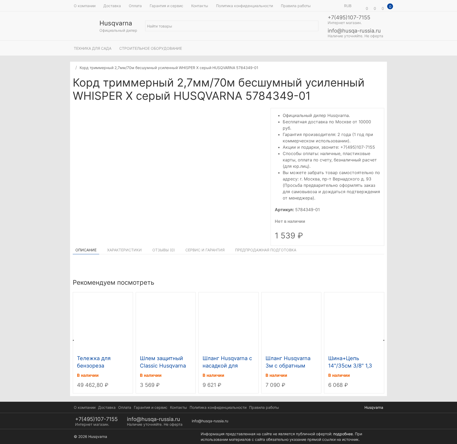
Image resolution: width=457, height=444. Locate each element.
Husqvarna (373, 407)
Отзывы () (163, 250)
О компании (84, 5)
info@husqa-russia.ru (354, 31)
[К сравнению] (376, 83)
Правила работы (296, 5)
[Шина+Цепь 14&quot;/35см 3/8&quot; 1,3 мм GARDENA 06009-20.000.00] (354, 322)
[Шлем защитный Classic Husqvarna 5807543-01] (166, 322)
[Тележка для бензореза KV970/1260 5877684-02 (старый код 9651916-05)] (103, 322)
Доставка (112, 5)
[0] (359, 5)
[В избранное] (381, 83)
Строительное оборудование (150, 48)
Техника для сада (92, 48)
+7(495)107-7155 (349, 17)
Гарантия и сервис (166, 5)
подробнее (343, 434)
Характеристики (124, 250)
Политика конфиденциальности (244, 5)
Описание (86, 250)
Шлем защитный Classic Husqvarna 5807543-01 (163, 365)
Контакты (199, 5)
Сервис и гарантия (205, 250)
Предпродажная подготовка (265, 250)
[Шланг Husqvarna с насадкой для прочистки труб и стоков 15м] (228, 322)
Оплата (135, 5)
